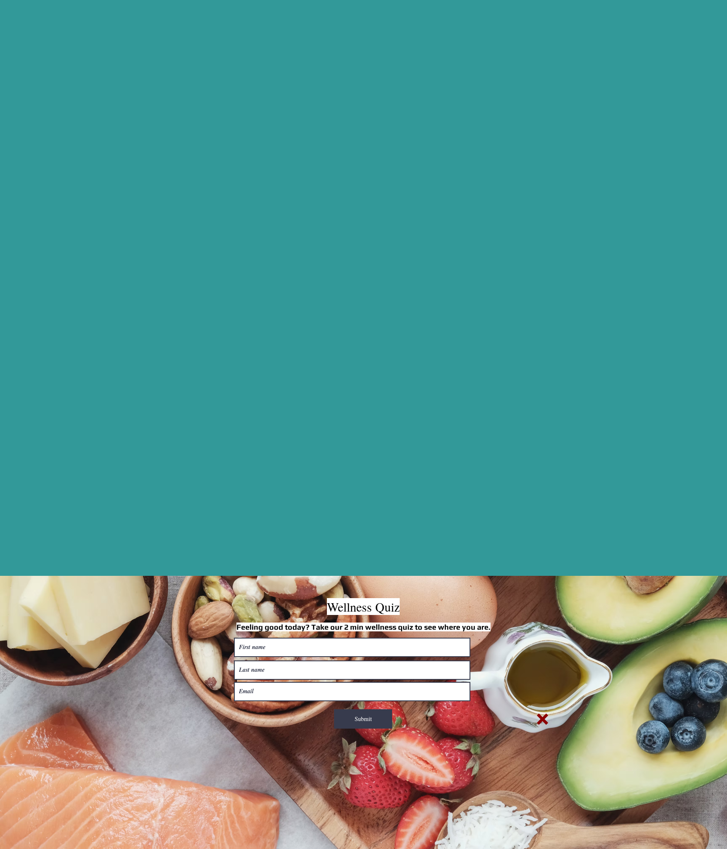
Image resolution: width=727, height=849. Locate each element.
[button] (542, 719)
